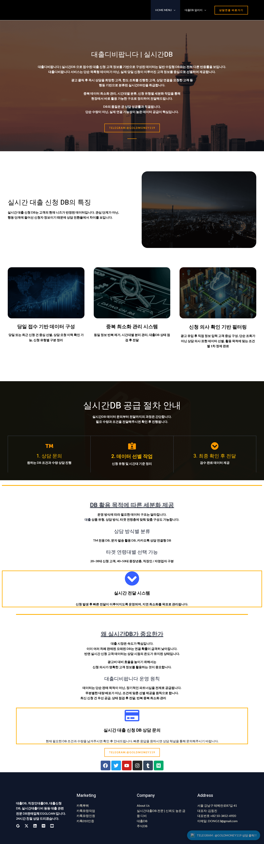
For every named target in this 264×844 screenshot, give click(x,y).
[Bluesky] (52, 826)
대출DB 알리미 (194, 10)
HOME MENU (163, 10)
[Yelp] (26, 826)
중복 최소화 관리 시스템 (132, 326)
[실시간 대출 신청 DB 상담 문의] (132, 715)
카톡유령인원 (86, 816)
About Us (143, 805)
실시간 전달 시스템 (132, 593)
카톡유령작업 (86, 810)
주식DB (142, 826)
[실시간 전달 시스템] (132, 578)
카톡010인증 (85, 821)
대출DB (142, 821)
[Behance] (43, 826)
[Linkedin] (35, 826)
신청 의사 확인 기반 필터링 (218, 327)
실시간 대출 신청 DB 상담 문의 (132, 730)
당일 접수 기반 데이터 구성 (46, 326)
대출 (88, 519)
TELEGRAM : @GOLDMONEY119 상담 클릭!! (227, 835)
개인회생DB (175, 698)
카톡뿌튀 (83, 805)
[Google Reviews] (18, 826)
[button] (173, 10)
